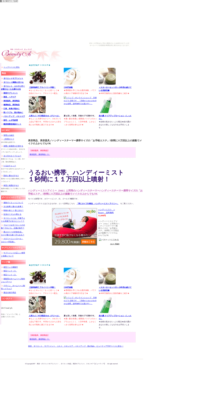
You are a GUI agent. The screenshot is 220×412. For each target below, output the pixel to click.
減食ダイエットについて (13, 203)
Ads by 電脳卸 (114, 244)
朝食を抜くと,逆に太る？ (13, 210)
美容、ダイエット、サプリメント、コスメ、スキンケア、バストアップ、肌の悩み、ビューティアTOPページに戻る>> (75, 346)
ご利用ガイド (8, 139)
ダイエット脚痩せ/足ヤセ (13, 82)
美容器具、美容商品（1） (39, 154)
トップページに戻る (11, 67)
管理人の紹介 (8, 135)
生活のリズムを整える (12, 214)
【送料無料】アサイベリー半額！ (42, 87)
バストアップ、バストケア (14, 116)
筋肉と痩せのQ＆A (11, 176)
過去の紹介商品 (9, 292)
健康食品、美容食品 (11, 105)
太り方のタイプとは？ (12, 156)
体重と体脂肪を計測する (13, 146)
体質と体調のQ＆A (11, 185)
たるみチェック (9, 166)
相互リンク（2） (10, 275)
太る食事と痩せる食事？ (13, 206)
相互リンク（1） (10, 271)
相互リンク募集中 (10, 267)
